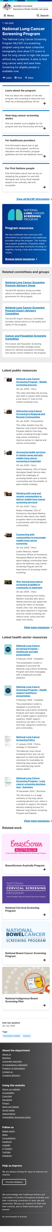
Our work (9, 23)
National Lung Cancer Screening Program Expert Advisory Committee (25, 310)
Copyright (7, 1096)
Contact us (7, 1072)
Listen (9, 77)
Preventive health (11, 1036)
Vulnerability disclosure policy (16, 1117)
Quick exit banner (10, 1107)
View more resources (37, 627)
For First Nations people (19, 168)
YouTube (6, 1152)
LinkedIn (6, 1145)
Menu (10, 15)
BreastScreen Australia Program (25, 865)
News (5, 1134)
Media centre (8, 1131)
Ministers (6, 1058)
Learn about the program (20, 90)
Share (30, 77)
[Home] (26, 6)
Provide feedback (14, 1182)
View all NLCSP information (33, 199)
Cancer (26, 1036)
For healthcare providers (20, 140)
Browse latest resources (20, 258)
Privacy (5, 1103)
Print (20, 77)
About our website (11, 1089)
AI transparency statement (14, 1065)
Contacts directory (11, 1075)
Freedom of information (13, 1068)
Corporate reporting (12, 1061)
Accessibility (8, 1093)
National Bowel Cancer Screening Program (25, 955)
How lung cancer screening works (22, 117)
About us (6, 1054)
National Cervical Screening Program (22, 909)
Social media (8, 1110)
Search (44, 15)
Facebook (7, 1141)
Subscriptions (8, 1114)
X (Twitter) (7, 1148)
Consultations (8, 1138)
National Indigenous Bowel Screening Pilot (21, 1000)
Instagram (7, 1155)
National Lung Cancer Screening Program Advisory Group (25, 284)
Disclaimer (7, 1100)
